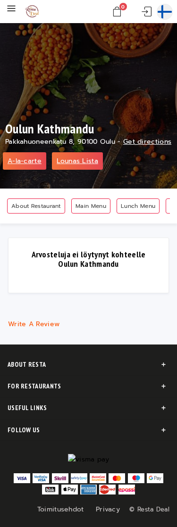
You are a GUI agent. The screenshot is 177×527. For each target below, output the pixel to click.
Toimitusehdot (60, 509)
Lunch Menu (138, 206)
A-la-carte (25, 161)
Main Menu (91, 206)
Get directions (147, 142)
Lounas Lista (77, 161)
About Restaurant (36, 206)
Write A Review (33, 324)
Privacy (108, 509)
